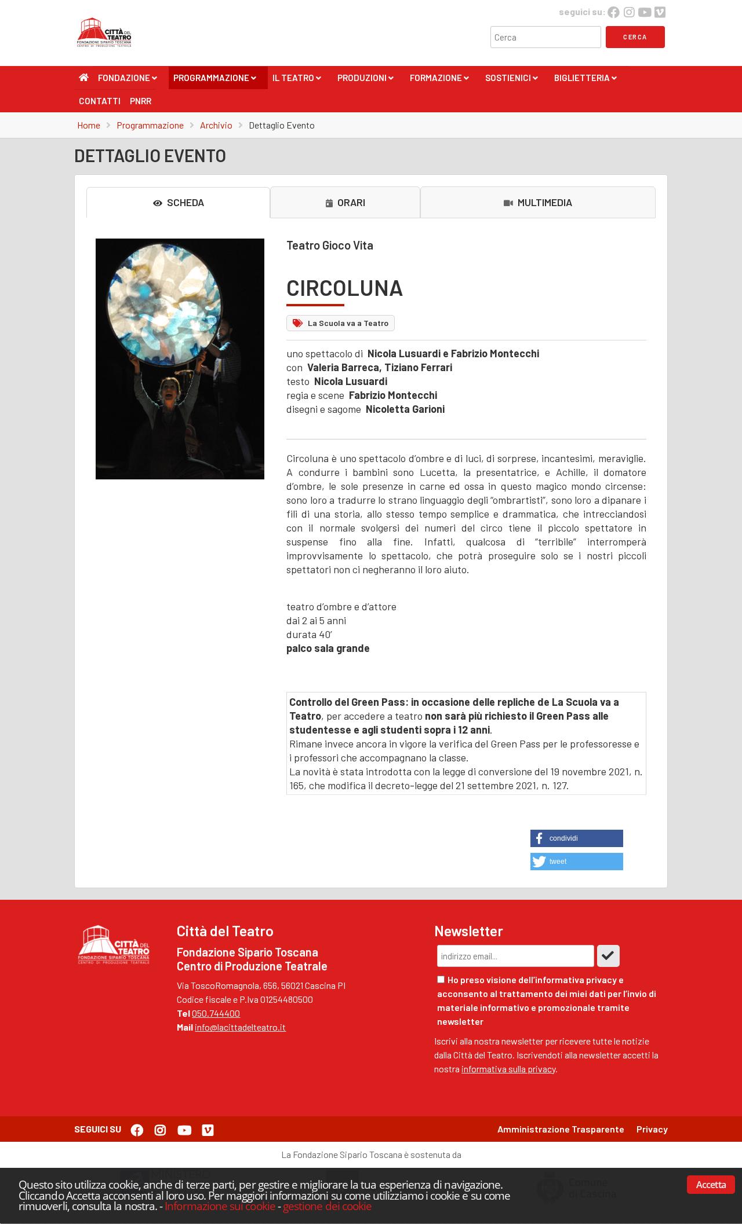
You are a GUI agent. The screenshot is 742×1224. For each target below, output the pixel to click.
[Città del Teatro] (107, 47)
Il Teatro (296, 80)
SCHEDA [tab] (184, 202)
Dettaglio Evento (282, 124)
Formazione (439, 80)
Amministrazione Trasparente (560, 1128)
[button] (576, 838)
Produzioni (365, 80)
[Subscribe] (608, 956)
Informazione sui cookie (220, 1206)
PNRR (140, 101)
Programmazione (214, 80)
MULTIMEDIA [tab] (543, 202)
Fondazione (127, 80)
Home (88, 124)
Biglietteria (585, 80)
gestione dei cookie (327, 1206)
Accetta (711, 1184)
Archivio (216, 124)
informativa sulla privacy (508, 1068)
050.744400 (216, 1012)
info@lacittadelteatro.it (240, 1026)
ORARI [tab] (350, 202)
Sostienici (511, 80)
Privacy (652, 1128)
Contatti (100, 101)
